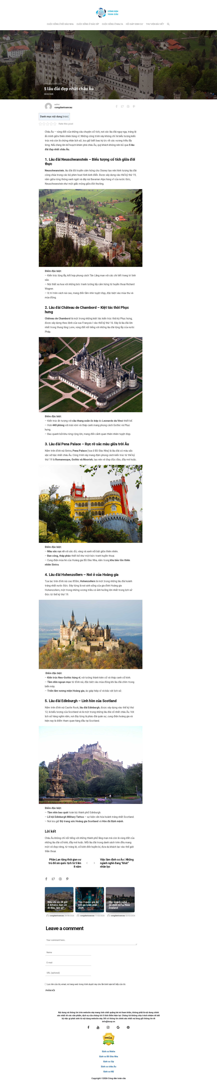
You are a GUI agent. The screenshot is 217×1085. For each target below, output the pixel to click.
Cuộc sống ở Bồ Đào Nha (60, 24)
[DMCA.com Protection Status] (108, 1039)
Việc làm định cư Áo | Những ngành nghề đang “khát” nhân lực (116, 863)
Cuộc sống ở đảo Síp (88, 24)
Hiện (65, 116)
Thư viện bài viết (155, 24)
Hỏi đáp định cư (134, 24)
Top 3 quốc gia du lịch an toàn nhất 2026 (88, 905)
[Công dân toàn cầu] (108, 20)
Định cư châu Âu (108, 1066)
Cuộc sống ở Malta (112, 24)
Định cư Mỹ (108, 1071)
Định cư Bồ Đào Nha (108, 1056)
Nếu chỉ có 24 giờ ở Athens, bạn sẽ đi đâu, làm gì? (57, 905)
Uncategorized (53, 83)
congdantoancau (63, 107)
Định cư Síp (108, 1061)
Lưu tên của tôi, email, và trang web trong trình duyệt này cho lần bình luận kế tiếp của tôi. (86, 984)
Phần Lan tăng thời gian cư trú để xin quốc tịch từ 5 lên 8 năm (64, 863)
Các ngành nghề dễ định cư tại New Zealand (119, 905)
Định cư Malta (108, 1051)
